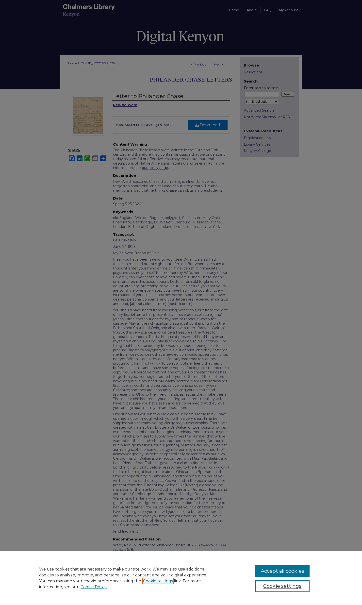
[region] (181, 578)
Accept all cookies (282, 571)
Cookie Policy (94, 587)
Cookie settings (158, 581)
